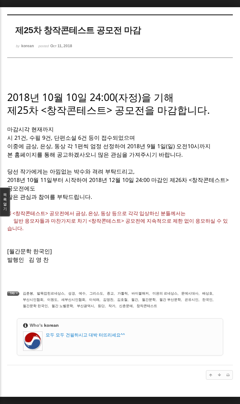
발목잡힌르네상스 (50, 293)
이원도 (52, 299)
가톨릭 (123, 293)
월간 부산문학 (170, 299)
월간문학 (149, 299)
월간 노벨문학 (62, 306)
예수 (82, 293)
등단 (101, 306)
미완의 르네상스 (165, 293)
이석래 (94, 299)
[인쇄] (228, 375)
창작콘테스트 (147, 306)
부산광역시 (85, 306)
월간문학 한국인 (35, 306)
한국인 (207, 299)
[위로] (210, 375)
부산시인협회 (33, 299)
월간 (134, 299)
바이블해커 (140, 293)
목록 (5, 202)
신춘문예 (126, 306)
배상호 (207, 293)
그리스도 (96, 293)
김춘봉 (28, 293)
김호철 (122, 299)
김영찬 (108, 299)
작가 (111, 306)
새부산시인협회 (73, 299)
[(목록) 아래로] (219, 375)
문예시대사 (189, 293)
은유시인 (191, 299)
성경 (71, 293)
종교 (110, 293)
